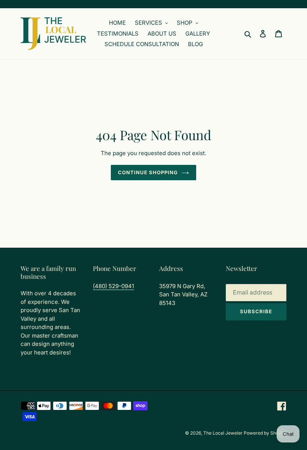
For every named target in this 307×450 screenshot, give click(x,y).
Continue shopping (148, 172)
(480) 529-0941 (113, 286)
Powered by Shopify (265, 433)
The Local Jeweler (223, 433)
